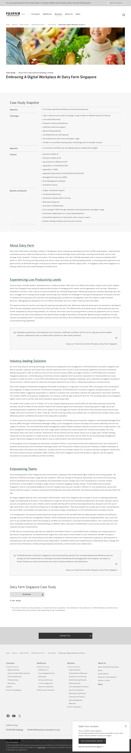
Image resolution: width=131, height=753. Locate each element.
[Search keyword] (123, 15)
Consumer (10, 663)
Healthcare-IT (43, 670)
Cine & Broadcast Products (79, 686)
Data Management (75, 700)
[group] (65, 46)
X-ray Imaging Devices (46, 673)
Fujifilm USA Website (115, 3)
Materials (72, 703)
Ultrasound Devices (45, 680)
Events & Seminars (74, 707)
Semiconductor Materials (78, 673)
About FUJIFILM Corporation (108, 667)
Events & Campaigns (13, 690)
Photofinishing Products (78, 680)
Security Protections (76, 690)
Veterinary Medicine (45, 686)
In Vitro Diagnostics (45, 683)
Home (8, 24)
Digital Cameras (13, 670)
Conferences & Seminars (46, 690)
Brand (100, 670)
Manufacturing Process (77, 693)
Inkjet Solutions (75, 670)
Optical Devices (74, 683)
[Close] (125, 726)
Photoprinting (13, 680)
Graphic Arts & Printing (77, 676)
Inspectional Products (77, 697)
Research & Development (107, 677)
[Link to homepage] (13, 14)
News (100, 684)
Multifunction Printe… (39, 24)
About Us (102, 663)
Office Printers (24, 24)
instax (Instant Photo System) (19, 673)
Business (15, 24)
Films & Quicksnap (14, 676)
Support (9, 686)
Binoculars (12, 683)
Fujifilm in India (104, 680)
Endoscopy (42, 676)
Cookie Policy (41, 747)
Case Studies (52, 24)
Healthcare (41, 663)
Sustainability (103, 674)
